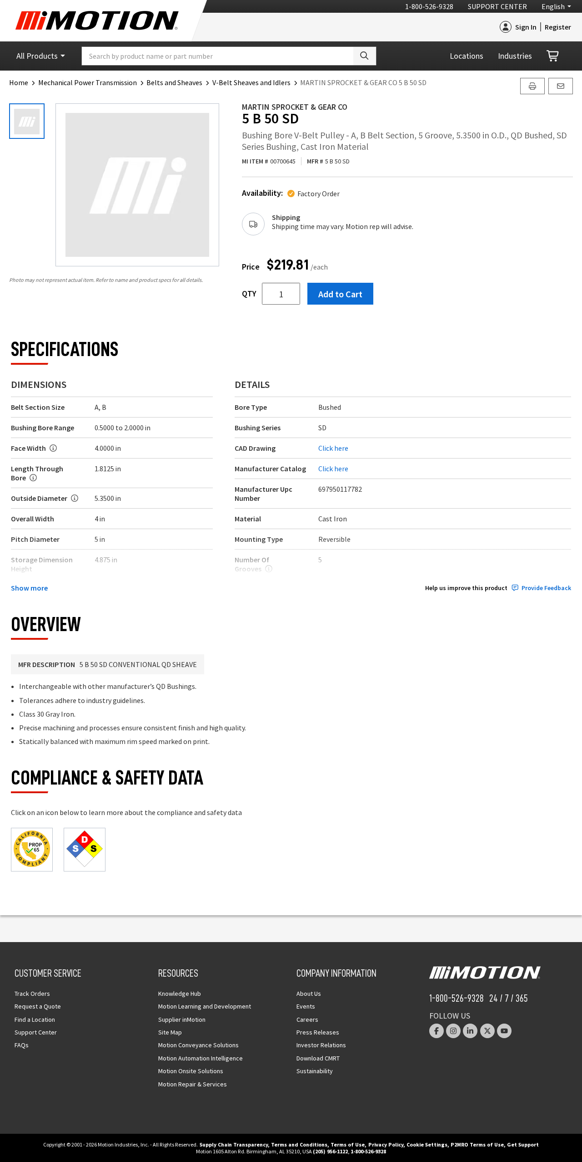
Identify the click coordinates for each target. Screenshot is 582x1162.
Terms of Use (348, 1144)
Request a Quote (38, 1006)
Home (18, 82)
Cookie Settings (426, 1144)
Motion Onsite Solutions (190, 1071)
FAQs (22, 1045)
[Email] (560, 86)
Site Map (170, 1032)
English (553, 6)
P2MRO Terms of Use (477, 1144)
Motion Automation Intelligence (200, 1058)
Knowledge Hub (179, 993)
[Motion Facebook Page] (436, 1031)
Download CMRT (318, 1058)
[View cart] (553, 56)
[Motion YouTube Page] (504, 1031)
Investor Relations (321, 1045)
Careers (307, 1019)
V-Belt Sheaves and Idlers (251, 82)
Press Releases (317, 1032)
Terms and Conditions (299, 1144)
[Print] (532, 86)
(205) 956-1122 (330, 1151)
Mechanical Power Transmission (87, 82)
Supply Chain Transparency (234, 1144)
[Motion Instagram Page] (453, 1031)
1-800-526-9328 (429, 6)
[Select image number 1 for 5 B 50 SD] (27, 121)
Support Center (497, 6)
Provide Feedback (546, 588)
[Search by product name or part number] (364, 56)
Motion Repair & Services (192, 1084)
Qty (249, 294)
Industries (515, 56)
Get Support (523, 1144)
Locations (466, 56)
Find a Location (35, 1019)
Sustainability (314, 1071)
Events (305, 1006)
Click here (333, 448)
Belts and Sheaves (174, 82)
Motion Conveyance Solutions (198, 1045)
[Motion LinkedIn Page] (470, 1031)
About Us (308, 993)
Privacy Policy (385, 1144)
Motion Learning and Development (204, 1006)
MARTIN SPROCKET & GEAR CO (294, 107)
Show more (29, 587)
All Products (37, 56)
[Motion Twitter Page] (487, 1031)
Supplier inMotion (182, 1019)
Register (558, 26)
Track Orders (32, 993)
